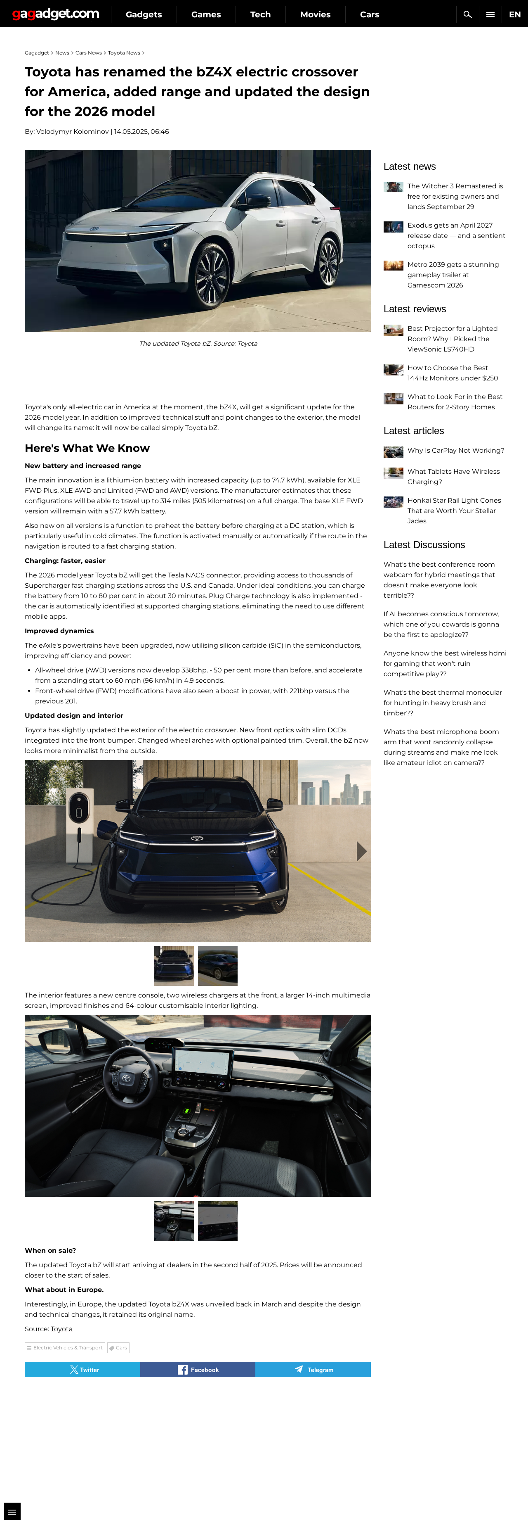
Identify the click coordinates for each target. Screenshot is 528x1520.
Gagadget (55, 11)
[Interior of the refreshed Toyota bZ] (198, 1106)
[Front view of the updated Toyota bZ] (198, 851)
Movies (315, 14)
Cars (370, 14)
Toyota (62, 1329)
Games (206, 14)
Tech (260, 14)
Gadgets (144, 14)
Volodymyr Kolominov (72, 131)
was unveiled (212, 1304)
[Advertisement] (109, 1435)
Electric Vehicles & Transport (68, 1347)
